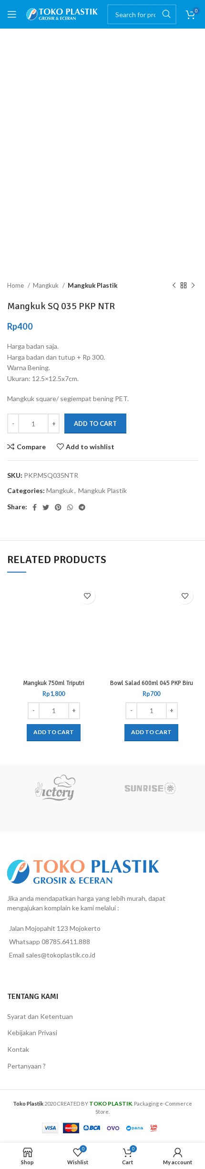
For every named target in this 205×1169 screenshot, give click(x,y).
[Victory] (54, 788)
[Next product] (193, 286)
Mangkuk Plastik (92, 285)
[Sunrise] (150, 788)
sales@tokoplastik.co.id (60, 955)
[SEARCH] (166, 14)
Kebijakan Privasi (32, 1032)
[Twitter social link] (46, 507)
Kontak (18, 1049)
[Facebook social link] (35, 507)
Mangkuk (46, 285)
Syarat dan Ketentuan (40, 1016)
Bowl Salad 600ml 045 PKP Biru (151, 683)
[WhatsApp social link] (70, 507)
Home (16, 285)
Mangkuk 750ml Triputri (53, 683)
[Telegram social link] (82, 507)
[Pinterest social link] (58, 507)
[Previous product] (174, 286)
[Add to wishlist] (87, 595)
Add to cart (95, 423)
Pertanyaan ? (26, 1066)
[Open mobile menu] (11, 14)
